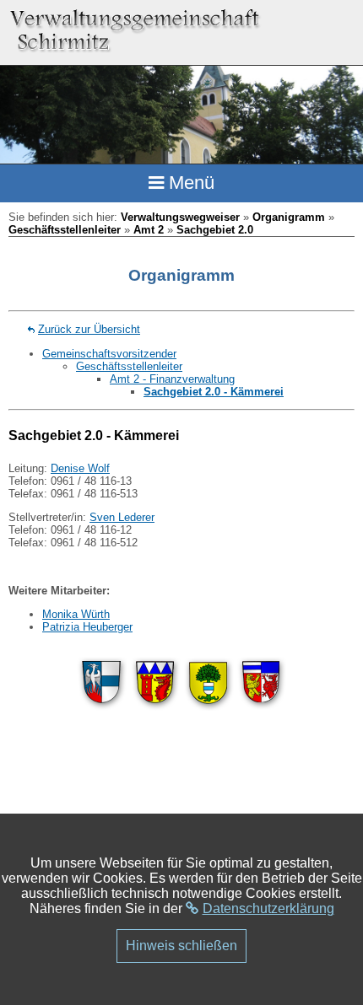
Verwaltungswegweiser (180, 217)
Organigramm (288, 217)
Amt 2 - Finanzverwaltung (172, 379)
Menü (189, 183)
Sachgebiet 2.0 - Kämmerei (214, 391)
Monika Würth (76, 614)
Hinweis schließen (181, 945)
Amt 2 (148, 229)
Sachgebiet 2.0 (214, 229)
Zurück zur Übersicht (89, 329)
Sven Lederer (121, 517)
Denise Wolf (80, 468)
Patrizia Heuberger (87, 627)
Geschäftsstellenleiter (64, 229)
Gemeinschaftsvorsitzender (109, 353)
